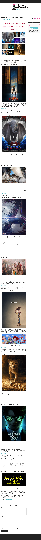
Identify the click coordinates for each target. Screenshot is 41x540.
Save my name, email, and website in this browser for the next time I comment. (13, 528)
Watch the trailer (3, 193)
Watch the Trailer (3, 108)
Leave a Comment (8, 19)
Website (2, 524)
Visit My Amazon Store (33, 28)
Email (2, 520)
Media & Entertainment (7, 499)
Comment (3, 507)
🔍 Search (37, 18)
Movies (11, 499)
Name (2, 516)
